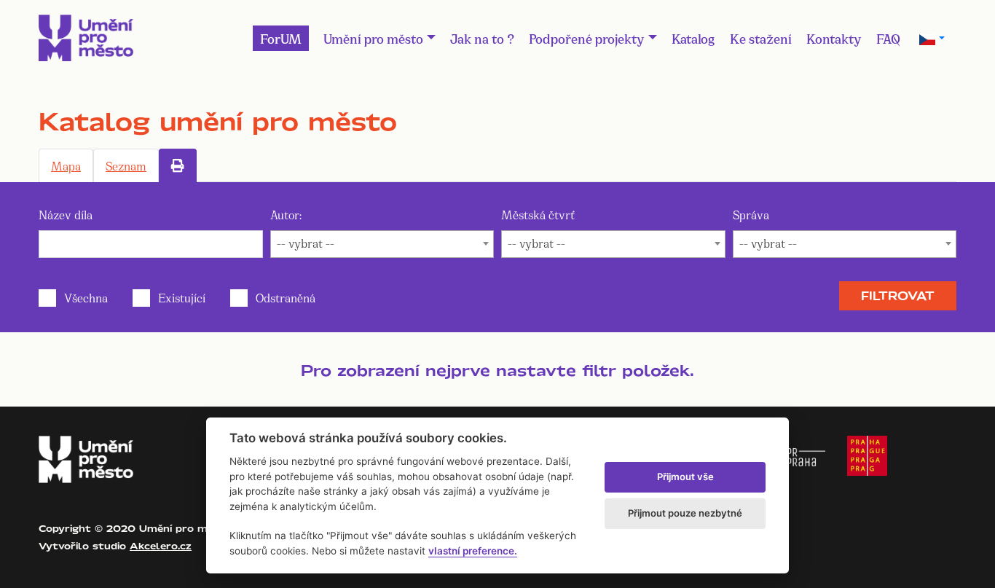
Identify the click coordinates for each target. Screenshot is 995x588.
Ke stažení (761, 38)
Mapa (66, 165)
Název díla (66, 214)
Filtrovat (898, 295)
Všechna (86, 297)
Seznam (126, 165)
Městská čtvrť (538, 214)
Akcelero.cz (161, 546)
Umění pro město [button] (373, 38)
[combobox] (382, 244)
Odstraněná (285, 297)
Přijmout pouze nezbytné (685, 513)
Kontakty (834, 38)
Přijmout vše (685, 476)
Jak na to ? (482, 38)
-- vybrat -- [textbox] (305, 242)
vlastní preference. (472, 551)
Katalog (693, 38)
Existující (181, 297)
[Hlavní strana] (86, 38)
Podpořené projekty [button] (587, 38)
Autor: (286, 214)
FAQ (888, 38)
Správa (751, 214)
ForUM (281, 38)
